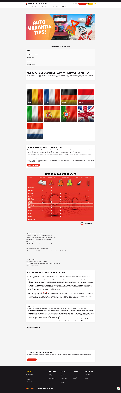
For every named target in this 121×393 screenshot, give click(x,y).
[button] (60, 50)
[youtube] (27, 381)
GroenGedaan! (39, 388)
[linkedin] (31, 381)
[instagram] (29, 381)
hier (56, 287)
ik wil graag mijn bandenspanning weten (49, 292)
